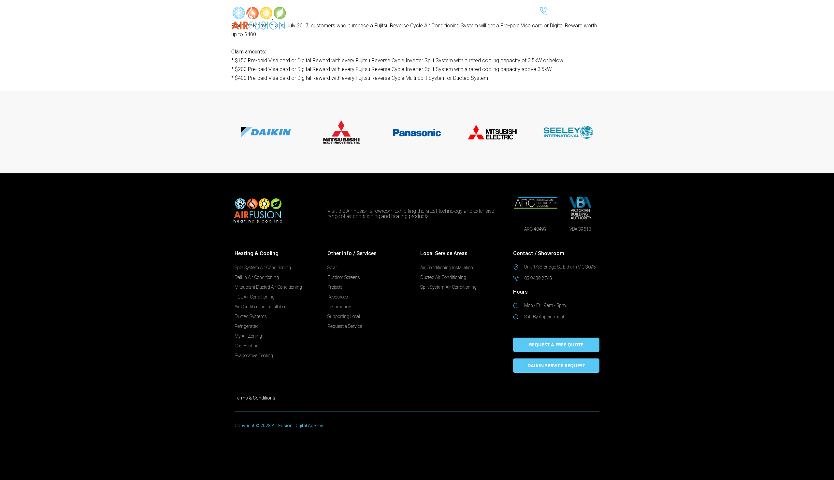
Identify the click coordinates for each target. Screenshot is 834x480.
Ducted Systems (376, 29)
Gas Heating (247, 345)
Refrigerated (247, 326)
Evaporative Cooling (254, 355)
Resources (479, 29)
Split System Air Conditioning (263, 267)
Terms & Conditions (255, 397)
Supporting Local (343, 316)
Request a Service (556, 29)
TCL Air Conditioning (255, 296)
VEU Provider (517, 29)
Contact (591, 44)
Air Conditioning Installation (261, 306)
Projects (335, 287)
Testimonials (339, 306)
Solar (412, 29)
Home (304, 29)
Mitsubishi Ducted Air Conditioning (268, 287)
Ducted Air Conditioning (443, 277)
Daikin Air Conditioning (257, 277)
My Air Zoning (248, 336)
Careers (591, 29)
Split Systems (331, 29)
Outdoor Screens (442, 29)
